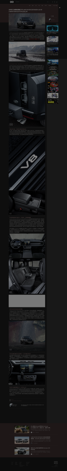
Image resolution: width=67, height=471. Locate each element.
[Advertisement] (30, 13)
